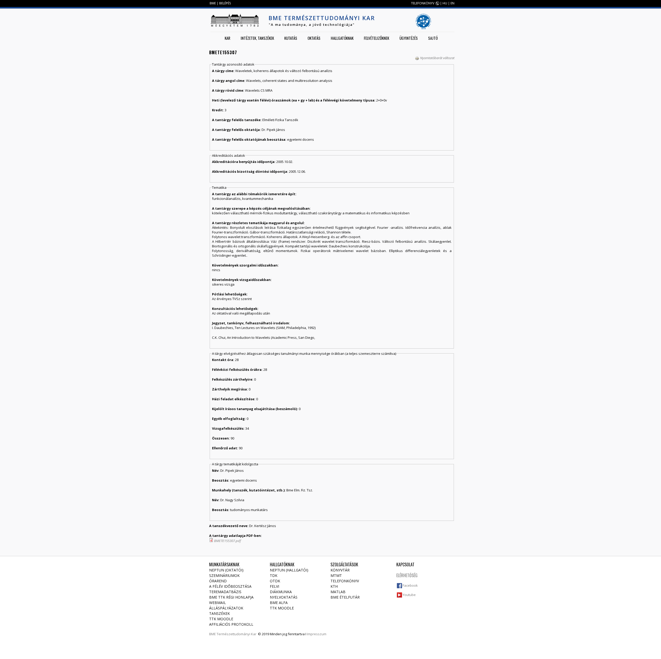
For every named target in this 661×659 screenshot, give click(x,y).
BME (213, 3)
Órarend (218, 580)
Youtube (409, 594)
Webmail (217, 602)
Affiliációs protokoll (231, 624)
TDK (273, 575)
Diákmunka (281, 591)
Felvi (274, 586)
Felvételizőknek (376, 38)
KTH (334, 586)
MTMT (336, 575)
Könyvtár (340, 570)
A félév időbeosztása (230, 586)
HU (445, 3)
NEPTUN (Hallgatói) (289, 570)
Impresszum (316, 634)
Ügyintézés (408, 38)
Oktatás (314, 38)
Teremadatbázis (225, 591)
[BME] (235, 20)
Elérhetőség (407, 575)
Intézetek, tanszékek (257, 38)
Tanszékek (219, 613)
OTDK (275, 580)
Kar (227, 38)
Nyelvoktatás (283, 597)
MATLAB (337, 591)
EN (452, 3)
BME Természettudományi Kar (322, 18)
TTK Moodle (221, 618)
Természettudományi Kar (236, 634)
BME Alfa (279, 602)
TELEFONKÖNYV (422, 3)
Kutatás (290, 38)
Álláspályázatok (226, 608)
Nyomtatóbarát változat (437, 58)
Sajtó (433, 38)
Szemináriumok (224, 575)
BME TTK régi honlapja (231, 597)
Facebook (410, 585)
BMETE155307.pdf (227, 540)
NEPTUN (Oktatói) (226, 570)
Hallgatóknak (342, 38)
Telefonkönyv (344, 580)
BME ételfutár (345, 597)
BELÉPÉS (225, 3)
